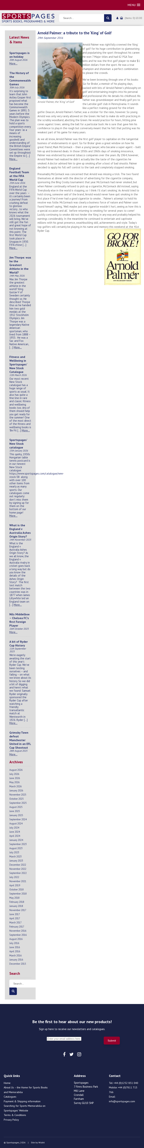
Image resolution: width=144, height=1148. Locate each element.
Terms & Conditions (15, 1115)
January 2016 (16, 959)
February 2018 (16, 902)
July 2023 (14, 852)
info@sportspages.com (122, 1101)
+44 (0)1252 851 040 (126, 1083)
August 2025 (15, 807)
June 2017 (14, 914)
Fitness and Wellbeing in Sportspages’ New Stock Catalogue (18, 364)
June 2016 (14, 947)
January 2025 (16, 815)
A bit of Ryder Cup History (18, 643)
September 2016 (18, 935)
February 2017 (16, 926)
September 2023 (18, 844)
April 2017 (14, 918)
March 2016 (15, 955)
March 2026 (15, 786)
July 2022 (14, 877)
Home (7, 1083)
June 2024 (14, 831)
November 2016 (17, 930)
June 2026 (14, 778)
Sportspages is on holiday (19, 54)
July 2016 (14, 943)
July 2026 (14, 774)
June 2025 (14, 811)
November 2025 (17, 794)
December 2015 (17, 963)
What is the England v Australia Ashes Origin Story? (20, 530)
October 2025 (16, 798)
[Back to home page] (28, 17)
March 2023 (15, 856)
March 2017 (15, 922)
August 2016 (15, 939)
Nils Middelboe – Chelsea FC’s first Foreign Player (19, 619)
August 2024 (15, 823)
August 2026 (15, 770)
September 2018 (18, 893)
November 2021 (17, 881)
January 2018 (16, 906)
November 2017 (17, 910)
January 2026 (16, 790)
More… (13, 63)
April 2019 (14, 885)
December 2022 (17, 864)
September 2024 (18, 819)
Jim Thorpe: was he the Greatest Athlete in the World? (20, 265)
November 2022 (17, 869)
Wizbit (41, 1142)
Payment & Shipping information (22, 1101)
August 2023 (15, 848)
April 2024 (14, 836)
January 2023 (16, 860)
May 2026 (14, 782)
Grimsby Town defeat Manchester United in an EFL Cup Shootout (20, 740)
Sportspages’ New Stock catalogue (18, 443)
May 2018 (14, 897)
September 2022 (18, 873)
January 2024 (16, 840)
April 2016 (14, 951)
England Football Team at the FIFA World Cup (19, 173)
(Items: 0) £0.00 (133, 18)
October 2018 (16, 889)
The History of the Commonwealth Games (20, 78)
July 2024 (14, 827)
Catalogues (10, 1096)
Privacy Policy (11, 1119)
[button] (134, 5)
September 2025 (18, 803)
